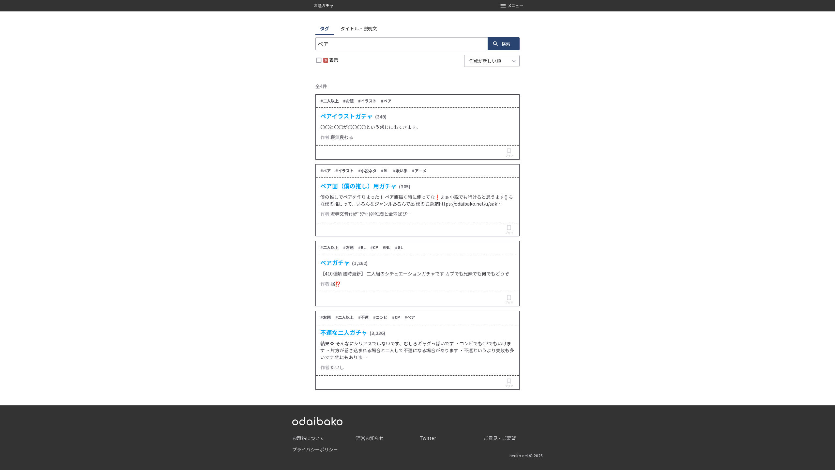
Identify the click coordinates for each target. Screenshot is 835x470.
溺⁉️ (335, 283)
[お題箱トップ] (317, 420)
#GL (399, 247)
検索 (505, 43)
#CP (374, 247)
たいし (337, 367)
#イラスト (367, 101)
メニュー (515, 5)
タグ (324, 28)
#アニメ (419, 171)
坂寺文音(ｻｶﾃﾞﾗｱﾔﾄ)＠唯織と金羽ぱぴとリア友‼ (379, 214)
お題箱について (308, 438)
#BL (384, 171)
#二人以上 (329, 101)
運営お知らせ (370, 438)
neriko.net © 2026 (526, 456)
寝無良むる (341, 137)
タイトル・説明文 (359, 28)
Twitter (428, 438)
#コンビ (380, 317)
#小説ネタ (367, 171)
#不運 (363, 317)
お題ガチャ (323, 5)
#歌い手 (400, 171)
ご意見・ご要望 (500, 438)
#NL (386, 247)
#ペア (386, 101)
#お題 (348, 101)
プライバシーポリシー (315, 449)
